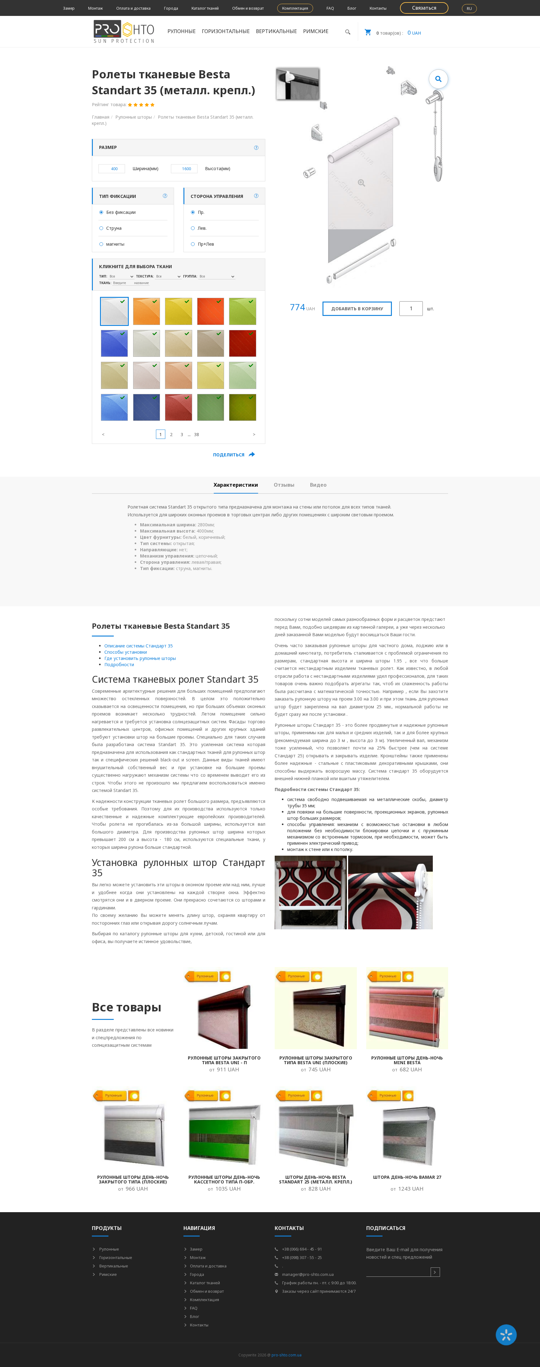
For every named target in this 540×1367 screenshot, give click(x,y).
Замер (69, 8)
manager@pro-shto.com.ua (307, 1274)
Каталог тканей (205, 8)
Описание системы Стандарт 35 (138, 646)
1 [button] (160, 434)
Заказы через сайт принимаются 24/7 (318, 1291)
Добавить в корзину (357, 309)
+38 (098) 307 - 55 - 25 (301, 1257)
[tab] (236, 485)
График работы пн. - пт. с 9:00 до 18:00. (319, 1283)
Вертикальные (113, 1266)
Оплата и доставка (133, 8)
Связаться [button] (424, 7)
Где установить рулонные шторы (140, 658)
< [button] (103, 434)
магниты (115, 244)
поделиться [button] (229, 455)
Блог (352, 8)
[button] (256, 147)
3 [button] (182, 434)
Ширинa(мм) (145, 168)
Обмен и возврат (248, 8)
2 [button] (171, 434)
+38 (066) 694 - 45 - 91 (301, 1249)
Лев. (202, 228)
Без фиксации (121, 212)
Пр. (201, 212)
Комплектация (295, 8)
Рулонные (108, 1249)
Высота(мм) (217, 168)
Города (171, 8)
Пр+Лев (206, 244)
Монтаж (95, 8)
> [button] (254, 434)
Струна (114, 228)
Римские (107, 1274)
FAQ (330, 8)
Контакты (378, 8)
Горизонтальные (115, 1257)
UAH (398, 32)
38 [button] (196, 434)
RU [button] (469, 8)
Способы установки (125, 652)
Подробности (119, 664)
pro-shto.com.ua (287, 1355)
